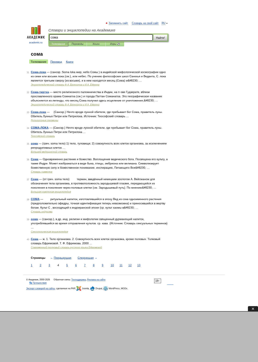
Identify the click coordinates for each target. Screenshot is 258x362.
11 (121, 265)
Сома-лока (38, 72)
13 (138, 265)
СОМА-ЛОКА (40, 127)
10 (112, 265)
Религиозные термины (44, 120)
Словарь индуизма (41, 211)
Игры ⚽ (115, 44)
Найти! (160, 37)
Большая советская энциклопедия (51, 191)
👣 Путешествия (38, 283)
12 (130, 265)
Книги (96, 44)
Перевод (56, 61)
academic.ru (36, 42)
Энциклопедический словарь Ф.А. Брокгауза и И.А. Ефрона (65, 84)
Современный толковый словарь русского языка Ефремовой (66, 247)
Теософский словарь (43, 136)
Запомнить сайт (118, 23)
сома (34, 143)
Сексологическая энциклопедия (49, 231)
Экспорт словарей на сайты (40, 288)
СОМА (35, 199)
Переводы (77, 44)
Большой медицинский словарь (49, 151)
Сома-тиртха (40, 92)
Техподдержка (78, 279)
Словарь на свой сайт (145, 23)
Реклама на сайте (96, 279)
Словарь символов (41, 171)
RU (163, 23)
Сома (34, 159)
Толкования (58, 44)
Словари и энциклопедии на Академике (81, 30)
